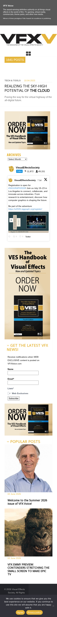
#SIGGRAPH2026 (17, 188)
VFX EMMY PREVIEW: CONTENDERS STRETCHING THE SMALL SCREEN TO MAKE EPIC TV (28, 569)
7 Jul (40, 180)
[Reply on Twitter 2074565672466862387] (10, 237)
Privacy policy (34, 612)
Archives (14, 154)
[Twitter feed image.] (28, 222)
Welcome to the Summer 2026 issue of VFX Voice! (27, 501)
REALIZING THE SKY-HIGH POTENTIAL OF (27, 88)
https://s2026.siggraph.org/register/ (25, 209)
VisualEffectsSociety (25, 180)
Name (10, 369)
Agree (20, 612)
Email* (11, 379)
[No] (53, 605)
